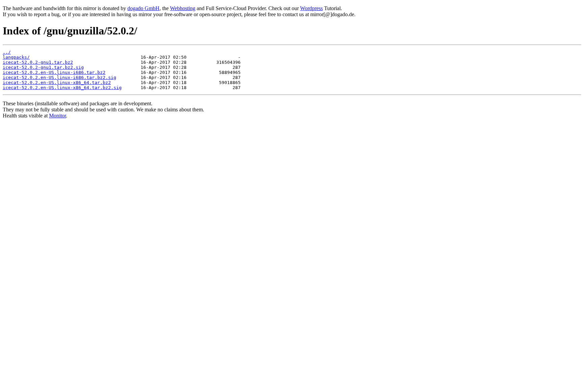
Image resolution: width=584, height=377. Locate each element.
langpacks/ (16, 57)
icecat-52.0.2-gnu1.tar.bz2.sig (43, 67)
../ (7, 52)
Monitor (57, 115)
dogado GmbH (143, 8)
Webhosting (182, 8)
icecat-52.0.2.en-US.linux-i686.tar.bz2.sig (59, 77)
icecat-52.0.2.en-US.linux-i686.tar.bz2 (54, 72)
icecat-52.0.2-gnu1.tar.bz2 (38, 62)
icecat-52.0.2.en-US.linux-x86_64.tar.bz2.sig (62, 87)
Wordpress (311, 8)
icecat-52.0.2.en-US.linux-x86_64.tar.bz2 (57, 82)
